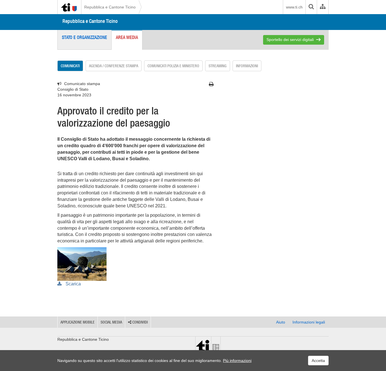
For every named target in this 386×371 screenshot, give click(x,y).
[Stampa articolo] (211, 84)
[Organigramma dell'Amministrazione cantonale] (322, 7)
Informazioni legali (308, 322)
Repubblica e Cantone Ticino (110, 7)
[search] (311, 7)
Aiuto (280, 322)
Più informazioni (237, 360)
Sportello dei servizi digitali (290, 39)
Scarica (72, 283)
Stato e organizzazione (84, 37)
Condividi (139, 322)
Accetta (318, 360)
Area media (127, 37)
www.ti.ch (294, 7)
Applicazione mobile (77, 322)
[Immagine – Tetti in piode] (82, 263)
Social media (111, 322)
